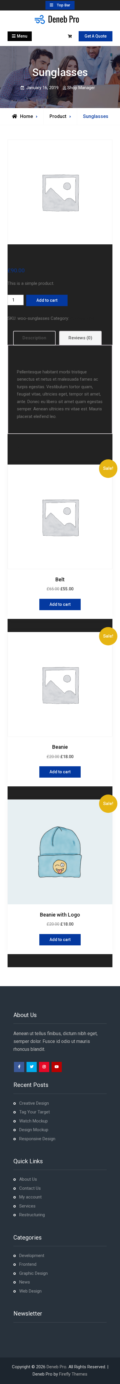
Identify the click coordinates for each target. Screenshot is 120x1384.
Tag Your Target (34, 1112)
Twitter (32, 1067)
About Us (28, 1179)
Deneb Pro (56, 1366)
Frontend (27, 1264)
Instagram (44, 1067)
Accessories (82, 318)
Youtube (57, 1067)
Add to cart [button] (60, 604)
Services (27, 1206)
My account (30, 1197)
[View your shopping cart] (71, 36)
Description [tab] (34, 337)
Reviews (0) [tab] (80, 337)
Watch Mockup (33, 1121)
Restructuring (32, 1214)
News (24, 1282)
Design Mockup (33, 1129)
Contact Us (30, 1188)
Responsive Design (37, 1138)
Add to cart (46, 300)
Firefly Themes (73, 1374)
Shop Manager (81, 87)
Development (31, 1255)
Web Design (30, 1291)
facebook (19, 1067)
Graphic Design (33, 1273)
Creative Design (34, 1103)
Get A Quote (95, 36)
